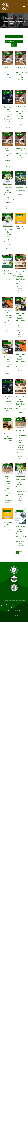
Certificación (21, 226)
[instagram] (12, 615)
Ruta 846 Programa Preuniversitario (10, 273)
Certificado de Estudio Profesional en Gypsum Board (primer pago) (20, 322)
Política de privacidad (14, 611)
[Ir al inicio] (5, 6)
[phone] (18, 615)
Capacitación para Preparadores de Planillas (21, 153)
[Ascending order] (21, 36)
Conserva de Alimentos (8, 436)
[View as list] (15, 45)
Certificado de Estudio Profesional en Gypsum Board (8, 364)
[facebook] (10, 615)
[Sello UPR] (14, 584)
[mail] (15, 615)
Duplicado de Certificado (8, 524)
